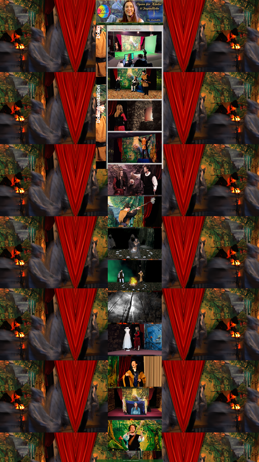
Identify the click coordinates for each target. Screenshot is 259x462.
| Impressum (135, 460)
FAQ (159, 23)
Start (124, 460)
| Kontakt (128, 460)
